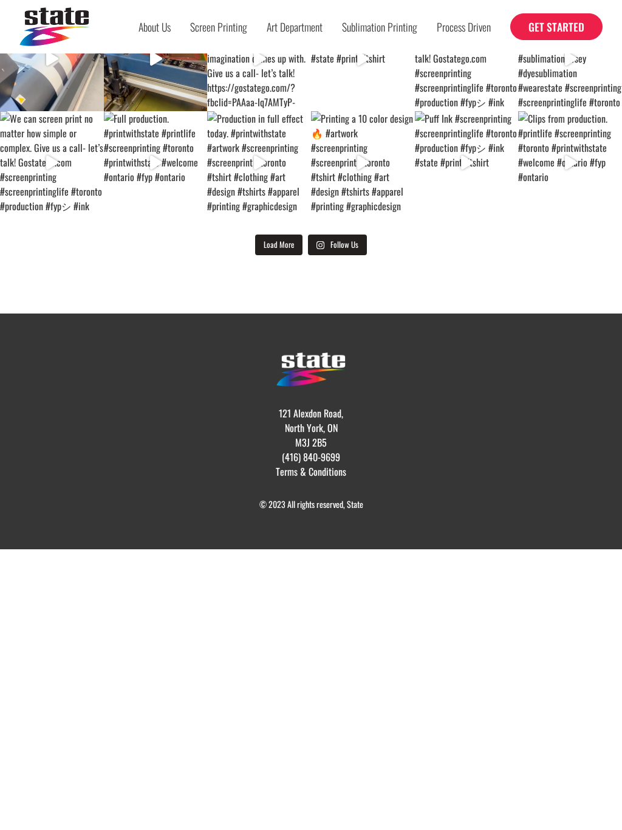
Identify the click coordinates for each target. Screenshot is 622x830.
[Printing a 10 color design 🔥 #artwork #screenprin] (363, 163)
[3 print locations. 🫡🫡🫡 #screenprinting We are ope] (259, 59)
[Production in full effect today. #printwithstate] (259, 163)
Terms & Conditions (311, 471)
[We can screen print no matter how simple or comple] (467, 59)
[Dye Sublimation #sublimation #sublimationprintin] (52, 59)
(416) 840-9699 (311, 457)
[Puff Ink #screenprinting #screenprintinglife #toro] (467, 163)
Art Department (295, 27)
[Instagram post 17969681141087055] (156, 59)
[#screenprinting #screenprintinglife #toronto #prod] (363, 59)
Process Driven (464, 27)
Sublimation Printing (379, 27)
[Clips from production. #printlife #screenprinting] (570, 163)
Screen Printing (218, 27)
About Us (154, 27)
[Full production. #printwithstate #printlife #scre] (156, 163)
